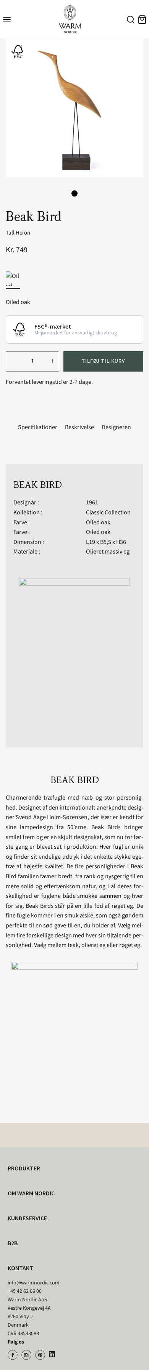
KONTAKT (20, 1268)
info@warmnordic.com (34, 1283)
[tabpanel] (74, 108)
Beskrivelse (79, 427)
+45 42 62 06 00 (25, 1291)
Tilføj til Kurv (103, 361)
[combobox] (129, 21)
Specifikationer (37, 427)
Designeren (116, 427)
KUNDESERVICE (27, 1218)
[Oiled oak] (13, 278)
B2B (13, 1243)
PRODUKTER (24, 1168)
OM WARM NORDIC (31, 1193)
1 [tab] (74, 193)
